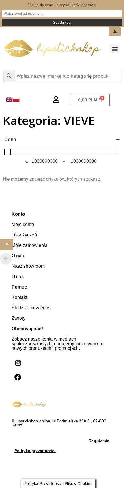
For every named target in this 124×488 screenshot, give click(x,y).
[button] (114, 48)
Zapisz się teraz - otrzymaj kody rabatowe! (62, 5)
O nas (18, 276)
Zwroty (18, 318)
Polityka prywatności (35, 450)
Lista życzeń (24, 234)
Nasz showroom (28, 266)
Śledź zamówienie (30, 307)
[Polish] (16, 101)
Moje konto (23, 224)
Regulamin (99, 441)
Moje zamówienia (30, 245)
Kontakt (19, 297)
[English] (9, 101)
